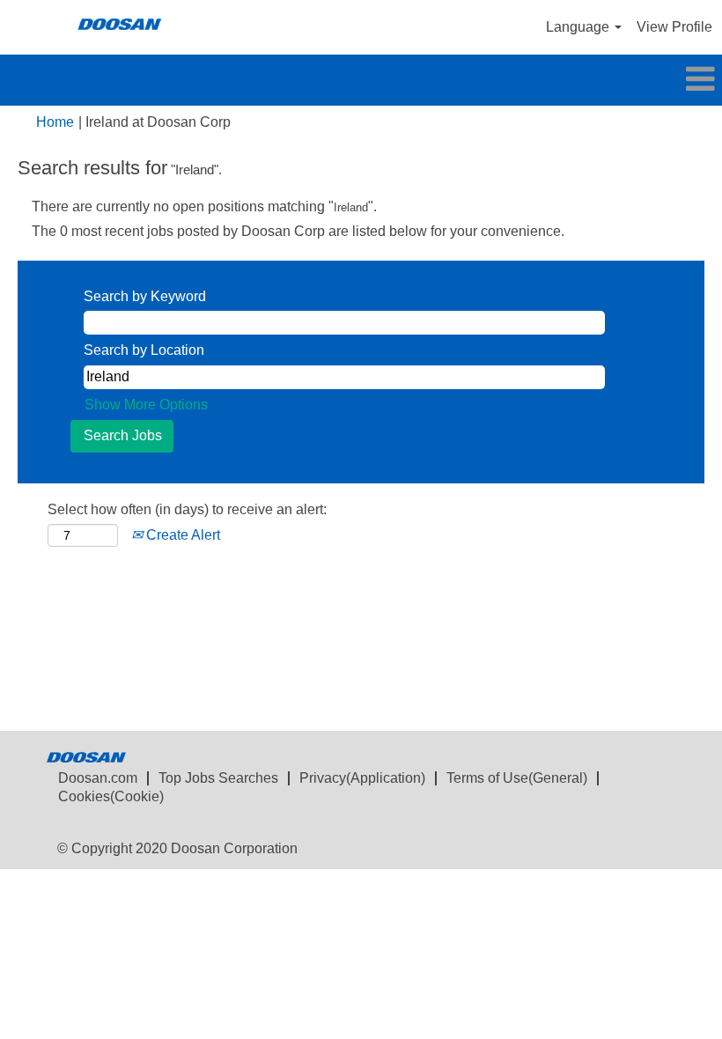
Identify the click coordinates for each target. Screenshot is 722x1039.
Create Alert (181, 534)
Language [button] (579, 26)
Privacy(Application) (362, 777)
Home (55, 121)
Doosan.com (97, 777)
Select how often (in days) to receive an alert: (187, 509)
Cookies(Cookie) (111, 796)
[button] (361, 80)
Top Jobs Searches (218, 777)
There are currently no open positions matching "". (204, 206)
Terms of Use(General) (516, 777)
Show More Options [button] (146, 404)
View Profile (674, 26)
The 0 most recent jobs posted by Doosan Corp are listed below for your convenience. (298, 231)
